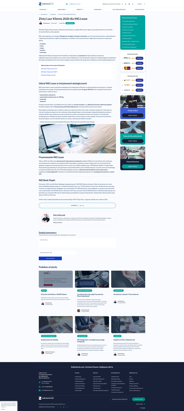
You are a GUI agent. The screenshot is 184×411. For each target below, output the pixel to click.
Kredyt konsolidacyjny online (130, 24)
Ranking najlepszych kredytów (119, 399)
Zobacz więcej (132, 115)
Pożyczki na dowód (127, 27)
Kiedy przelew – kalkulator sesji (131, 41)
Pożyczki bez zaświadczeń (130, 47)
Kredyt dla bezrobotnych (129, 35)
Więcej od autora (57, 222)
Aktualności (70, 23)
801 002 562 (77, 4)
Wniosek (139, 58)
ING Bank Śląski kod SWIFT (49, 72)
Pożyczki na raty (127, 32)
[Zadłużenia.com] (46, 3)
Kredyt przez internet (128, 30)
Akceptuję (3, 409)
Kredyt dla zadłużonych (129, 21)
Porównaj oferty (138, 399)
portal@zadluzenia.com (47, 390)
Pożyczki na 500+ (127, 38)
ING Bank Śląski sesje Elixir (49, 68)
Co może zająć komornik (129, 44)
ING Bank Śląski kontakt (48, 75)
